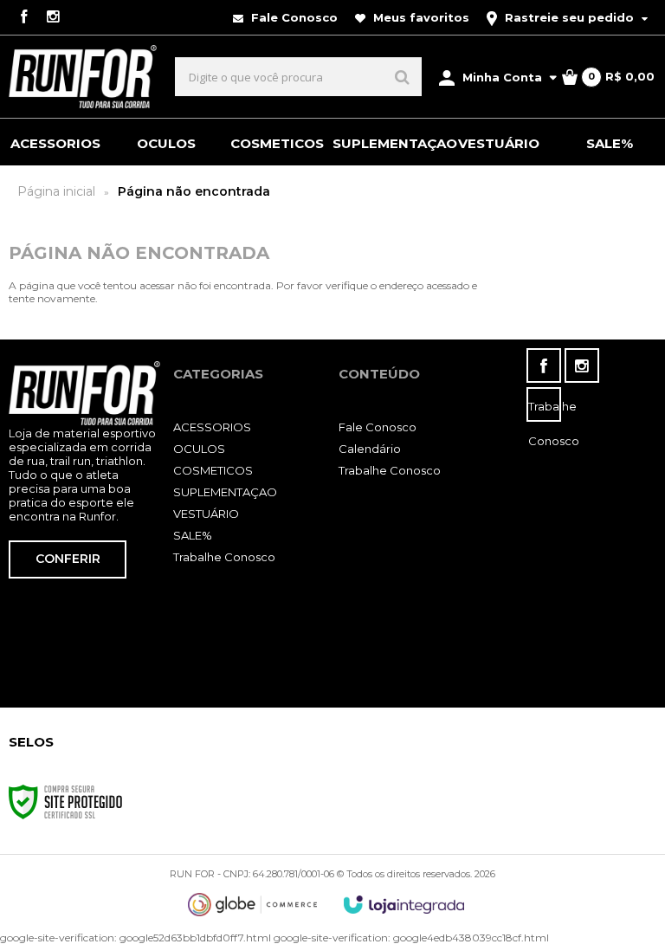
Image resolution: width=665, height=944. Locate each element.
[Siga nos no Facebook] (23, 17)
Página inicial (56, 191)
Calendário (370, 449)
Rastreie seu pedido (569, 17)
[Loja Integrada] (404, 905)
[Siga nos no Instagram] (53, 17)
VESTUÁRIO (206, 513)
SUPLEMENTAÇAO (225, 492)
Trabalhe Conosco (224, 557)
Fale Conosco (293, 17)
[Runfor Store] (83, 76)
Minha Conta (502, 77)
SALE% (192, 535)
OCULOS (199, 449)
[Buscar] (402, 76)
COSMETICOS (213, 470)
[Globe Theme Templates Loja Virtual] (253, 904)
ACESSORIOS (212, 427)
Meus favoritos (419, 17)
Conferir (68, 558)
